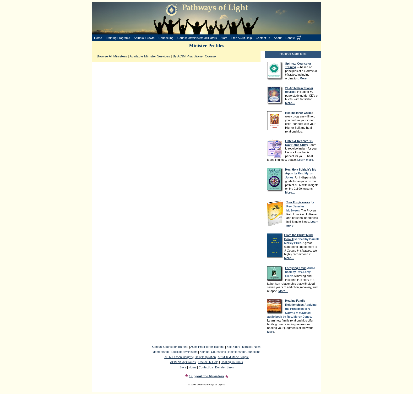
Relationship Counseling (244, 352)
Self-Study (233, 347)
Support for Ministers (206, 376)
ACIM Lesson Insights (178, 357)
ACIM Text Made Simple (233, 357)
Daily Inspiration (205, 357)
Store (224, 38)
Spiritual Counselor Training (170, 347)
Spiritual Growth (144, 38)
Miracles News (251, 347)
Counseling (166, 38)
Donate (290, 38)
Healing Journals (232, 362)
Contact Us (263, 38)
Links (230, 367)
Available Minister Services (150, 56)
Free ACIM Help (241, 38)
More (270, 331)
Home (98, 38)
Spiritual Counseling (213, 352)
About (278, 38)
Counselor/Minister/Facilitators (197, 38)
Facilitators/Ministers (184, 352)
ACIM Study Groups (183, 362)
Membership (160, 352)
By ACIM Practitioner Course (194, 56)
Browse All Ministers (112, 56)
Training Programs (118, 38)
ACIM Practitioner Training (207, 347)
